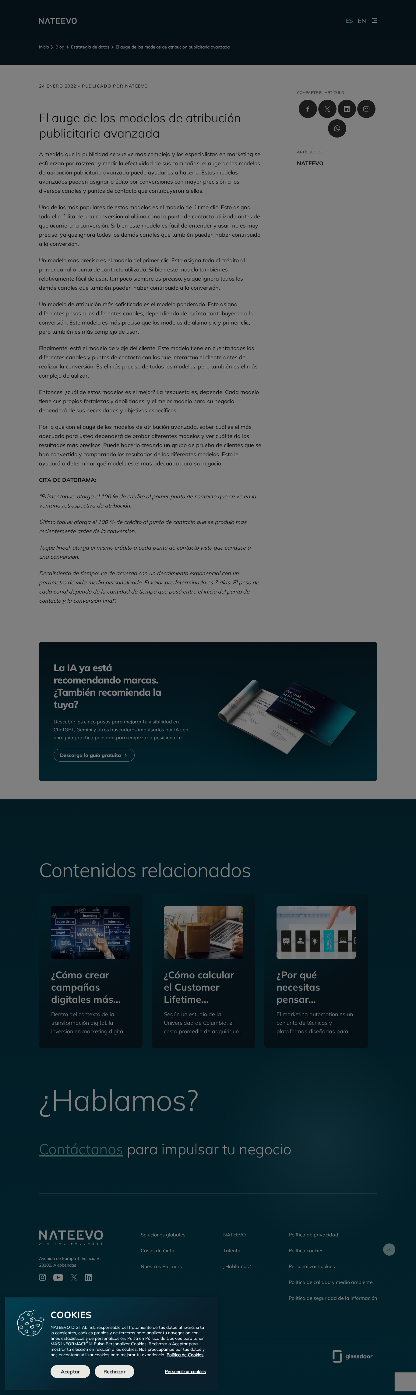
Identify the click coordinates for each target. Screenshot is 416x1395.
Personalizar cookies (185, 1371)
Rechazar (114, 1371)
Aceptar (70, 1371)
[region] (111, 1343)
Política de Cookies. (185, 1354)
